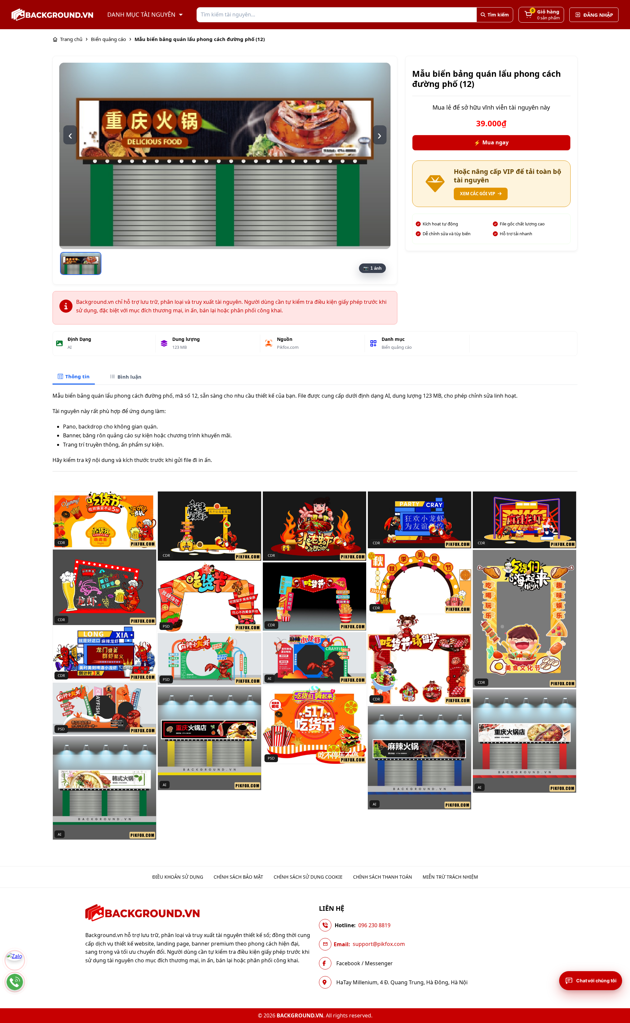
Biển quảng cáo (397, 347)
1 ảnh (376, 268)
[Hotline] (15, 982)
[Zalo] (15, 960)
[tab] (73, 377)
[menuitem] (177, 877)
